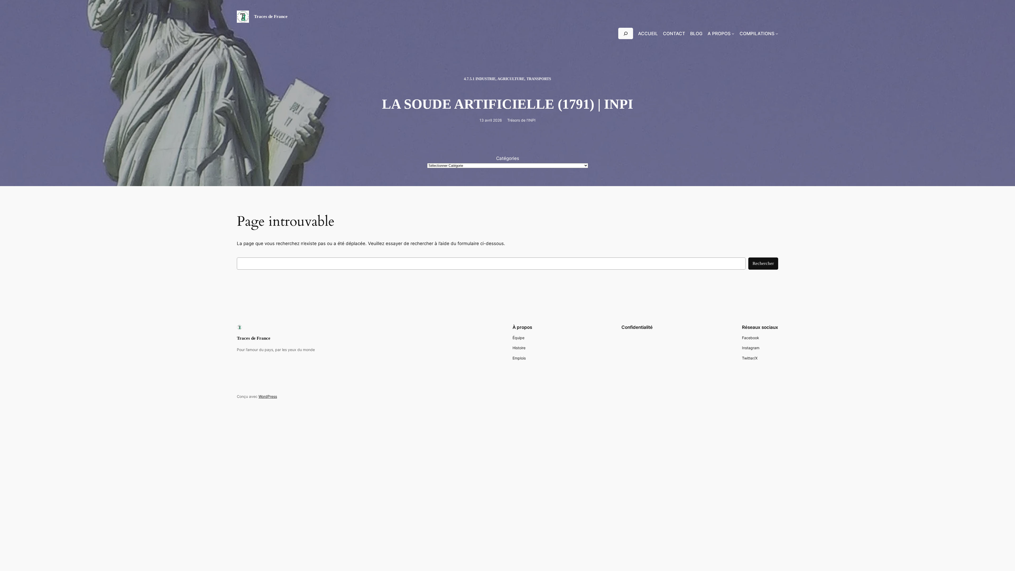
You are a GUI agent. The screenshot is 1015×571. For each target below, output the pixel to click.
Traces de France (271, 16)
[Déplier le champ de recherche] (625, 33)
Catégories (507, 158)
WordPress (268, 396)
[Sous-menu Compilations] (777, 33)
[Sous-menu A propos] (733, 33)
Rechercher (763, 263)
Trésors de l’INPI (521, 120)
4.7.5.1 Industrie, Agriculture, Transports (507, 79)
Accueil (648, 33)
